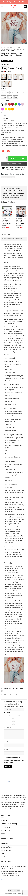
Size (2, 88)
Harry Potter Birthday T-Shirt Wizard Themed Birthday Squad (20, 223)
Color (3, 100)
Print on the (4, 113)
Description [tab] (6, 234)
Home (3, 47)
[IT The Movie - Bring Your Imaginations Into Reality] (13, 6)
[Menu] (2, 7)
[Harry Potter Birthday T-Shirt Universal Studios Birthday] (7, 212)
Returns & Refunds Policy (9, 824)
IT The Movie (18, 795)
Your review (7, 727)
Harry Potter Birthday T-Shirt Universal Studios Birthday (6, 223)
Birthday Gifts (11, 47)
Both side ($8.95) (10, 121)
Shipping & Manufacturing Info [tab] (12, 238)
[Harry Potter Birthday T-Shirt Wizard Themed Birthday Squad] (21, 212)
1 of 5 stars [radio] (6, 715)
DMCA (3, 853)
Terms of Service (6, 830)
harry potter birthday (8, 177)
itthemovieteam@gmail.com (14, 871)
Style (3, 71)
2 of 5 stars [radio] (14, 715)
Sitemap (3, 833)
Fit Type (3, 64)
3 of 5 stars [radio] (7, 718)
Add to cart (17, 158)
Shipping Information (7, 847)
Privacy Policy (5, 827)
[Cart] (25, 6)
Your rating (7, 712)
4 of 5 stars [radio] (7, 721)
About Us (4, 820)
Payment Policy (6, 850)
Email (6, 749)
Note (2, 134)
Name (6, 742)
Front (6, 116)
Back (6, 118)
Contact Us (4, 844)
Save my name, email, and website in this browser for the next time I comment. (14, 760)
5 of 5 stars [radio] (7, 724)
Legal (3, 857)
